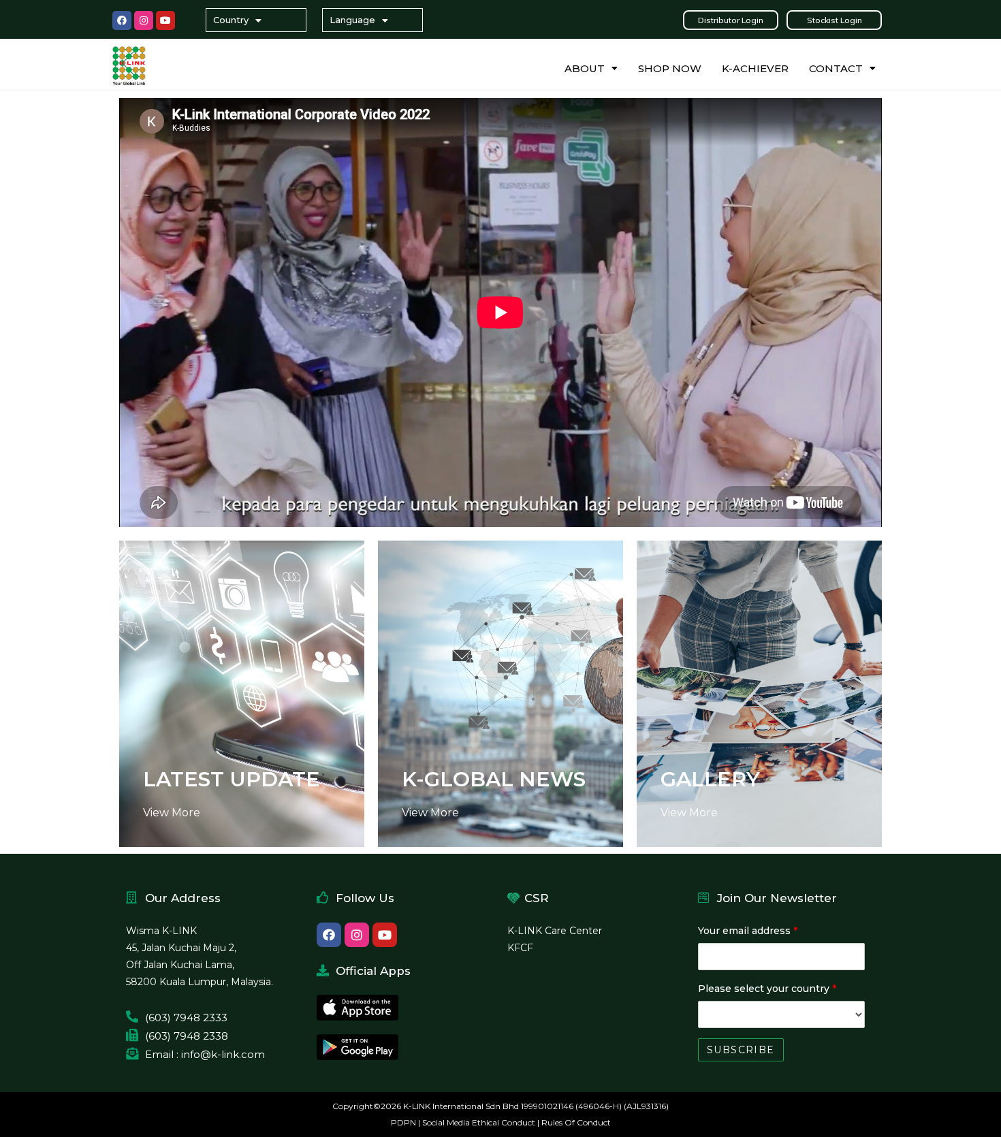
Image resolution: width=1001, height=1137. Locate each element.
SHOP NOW (669, 68)
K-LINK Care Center (554, 931)
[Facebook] (121, 20)
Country (231, 19)
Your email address (747, 931)
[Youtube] (165, 20)
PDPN (403, 1122)
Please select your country (767, 988)
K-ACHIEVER (755, 68)
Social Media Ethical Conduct (478, 1122)
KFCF (520, 948)
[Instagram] (143, 20)
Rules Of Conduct (576, 1122)
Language (352, 19)
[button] (730, 20)
